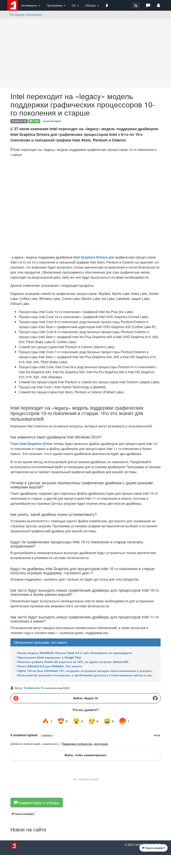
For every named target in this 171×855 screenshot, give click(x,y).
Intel (66, 688)
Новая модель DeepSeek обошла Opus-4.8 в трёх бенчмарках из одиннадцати (75, 653)
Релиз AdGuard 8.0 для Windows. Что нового (50, 666)
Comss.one (32, 688)
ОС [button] (74, 5)
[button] (107, 5)
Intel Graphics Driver (36, 443)
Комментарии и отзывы (38, 802)
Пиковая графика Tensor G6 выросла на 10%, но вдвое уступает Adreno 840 (73, 662)
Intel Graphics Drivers (90, 257)
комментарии (52, 121)
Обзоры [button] (91, 5)
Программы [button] (55, 5)
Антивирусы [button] (29, 5)
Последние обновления (25, 14)
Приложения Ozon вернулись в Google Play (49, 657)
